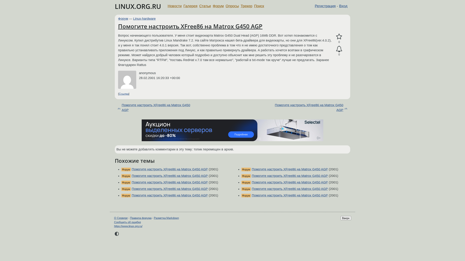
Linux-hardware (144, 18)
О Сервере (121, 217)
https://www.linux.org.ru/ (128, 226)
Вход (343, 6)
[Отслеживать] (339, 49)
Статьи (205, 6)
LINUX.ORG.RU (138, 6)
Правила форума (140, 217)
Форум (218, 6)
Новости (175, 6)
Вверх (346, 218)
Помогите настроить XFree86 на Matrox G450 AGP (190, 26)
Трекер (246, 6)
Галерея (190, 6)
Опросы (232, 6)
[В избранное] (339, 36)
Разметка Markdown (166, 217)
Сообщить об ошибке (127, 222)
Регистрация (325, 6)
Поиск (259, 6)
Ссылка (124, 93)
